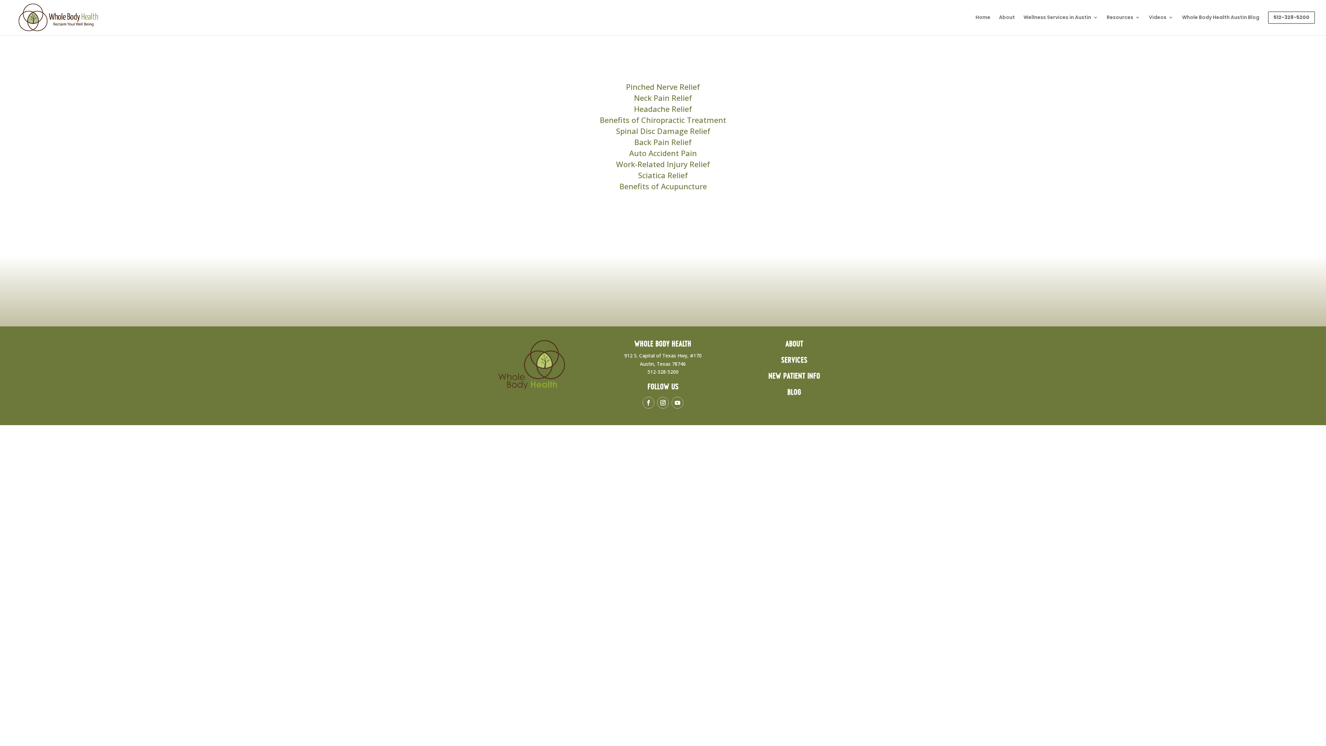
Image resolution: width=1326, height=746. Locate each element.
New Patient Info (794, 376)
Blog (794, 392)
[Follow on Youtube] (677, 403)
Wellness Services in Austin (1057, 18)
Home (983, 18)
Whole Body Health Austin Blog (1220, 18)
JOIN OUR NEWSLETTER (1044, 275)
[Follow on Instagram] (663, 403)
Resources (1120, 18)
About (1007, 18)
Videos (1157, 18)
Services (794, 360)
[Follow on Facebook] (648, 403)
